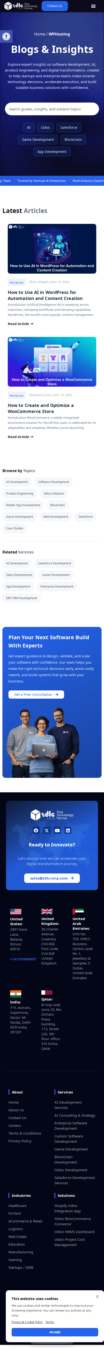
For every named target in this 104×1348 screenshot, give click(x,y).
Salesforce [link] (68, 127)
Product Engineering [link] (19, 493)
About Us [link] (16, 1109)
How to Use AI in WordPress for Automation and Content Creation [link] (45, 295)
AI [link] (28, 127)
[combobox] (52, 108)
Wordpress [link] (16, 282)
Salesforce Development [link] (54, 563)
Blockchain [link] (73, 139)
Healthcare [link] (17, 1205)
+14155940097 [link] (23, 959)
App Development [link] (52, 151)
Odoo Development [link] (19, 575)
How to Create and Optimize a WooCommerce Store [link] (41, 408)
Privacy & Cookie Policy (27, 1322)
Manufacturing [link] (20, 1251)
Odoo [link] (45, 127)
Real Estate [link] (17, 1236)
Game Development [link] (38, 139)
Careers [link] (14, 1125)
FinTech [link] (14, 1213)
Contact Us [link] (17, 1117)
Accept (55, 1332)
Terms (49, 1322)
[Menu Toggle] (93, 6)
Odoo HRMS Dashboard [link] (74, 1231)
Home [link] (39, 34)
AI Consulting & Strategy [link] (74, 1115)
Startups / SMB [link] (20, 1267)
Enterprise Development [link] (56, 586)
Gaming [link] (15, 1259)
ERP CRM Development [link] (21, 598)
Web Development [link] (55, 517)
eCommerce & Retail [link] (25, 1221)
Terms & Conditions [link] (24, 1133)
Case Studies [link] (14, 528)
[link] (6, 36)
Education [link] (16, 1244)
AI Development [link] (17, 482)
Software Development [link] (53, 482)
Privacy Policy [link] (19, 1140)
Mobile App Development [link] (23, 505)
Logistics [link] (15, 1228)
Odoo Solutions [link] (54, 493)
